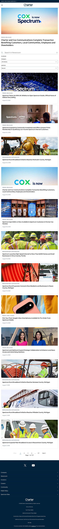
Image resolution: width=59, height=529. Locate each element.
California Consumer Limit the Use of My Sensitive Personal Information (29, 519)
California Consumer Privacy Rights (29, 513)
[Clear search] (57, 52)
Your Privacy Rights (29, 509)
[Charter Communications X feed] (25, 465)
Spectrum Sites (5, 494)
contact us (34, 526)
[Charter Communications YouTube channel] (33, 465)
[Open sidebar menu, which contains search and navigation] (2, 5)
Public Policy (4, 491)
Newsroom (4, 476)
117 (38, 453)
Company (4, 472)
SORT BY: (3, 65)
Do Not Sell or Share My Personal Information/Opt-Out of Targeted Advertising (29, 516)
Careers (3, 483)
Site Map (29, 522)
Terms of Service (29, 506)
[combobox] (29, 61)
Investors (3, 480)
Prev (15, 453)
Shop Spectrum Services (8, 1)
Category (3, 59)
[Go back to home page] (29, 500)
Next (43, 453)
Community (4, 487)
